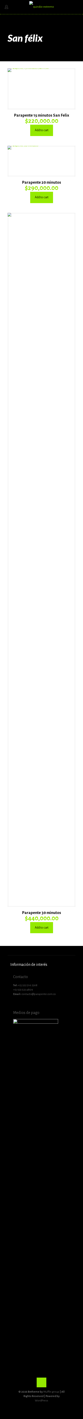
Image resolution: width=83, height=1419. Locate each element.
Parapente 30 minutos (41, 913)
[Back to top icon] (41, 1382)
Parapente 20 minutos (41, 182)
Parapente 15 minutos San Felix (41, 115)
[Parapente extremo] (41, 7)
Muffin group (51, 1391)
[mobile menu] (77, 7)
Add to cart (41, 130)
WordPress (41, 1400)
